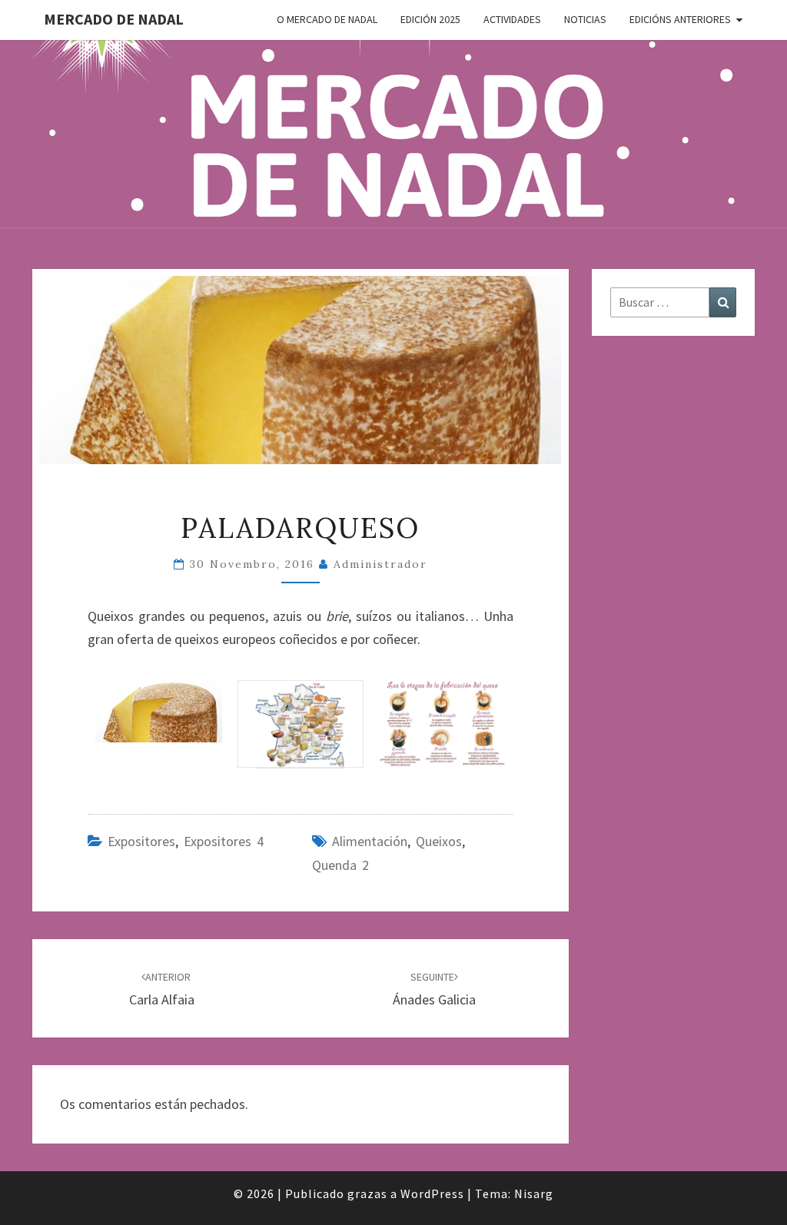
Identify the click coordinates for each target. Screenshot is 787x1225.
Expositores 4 (224, 841)
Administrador (380, 564)
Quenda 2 (340, 865)
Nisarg (533, 1193)
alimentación (369, 841)
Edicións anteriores (680, 19)
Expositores (141, 841)
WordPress (432, 1193)
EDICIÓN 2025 (430, 19)
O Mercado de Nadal (327, 19)
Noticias (585, 19)
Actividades (512, 19)
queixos (439, 841)
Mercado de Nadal (114, 18)
